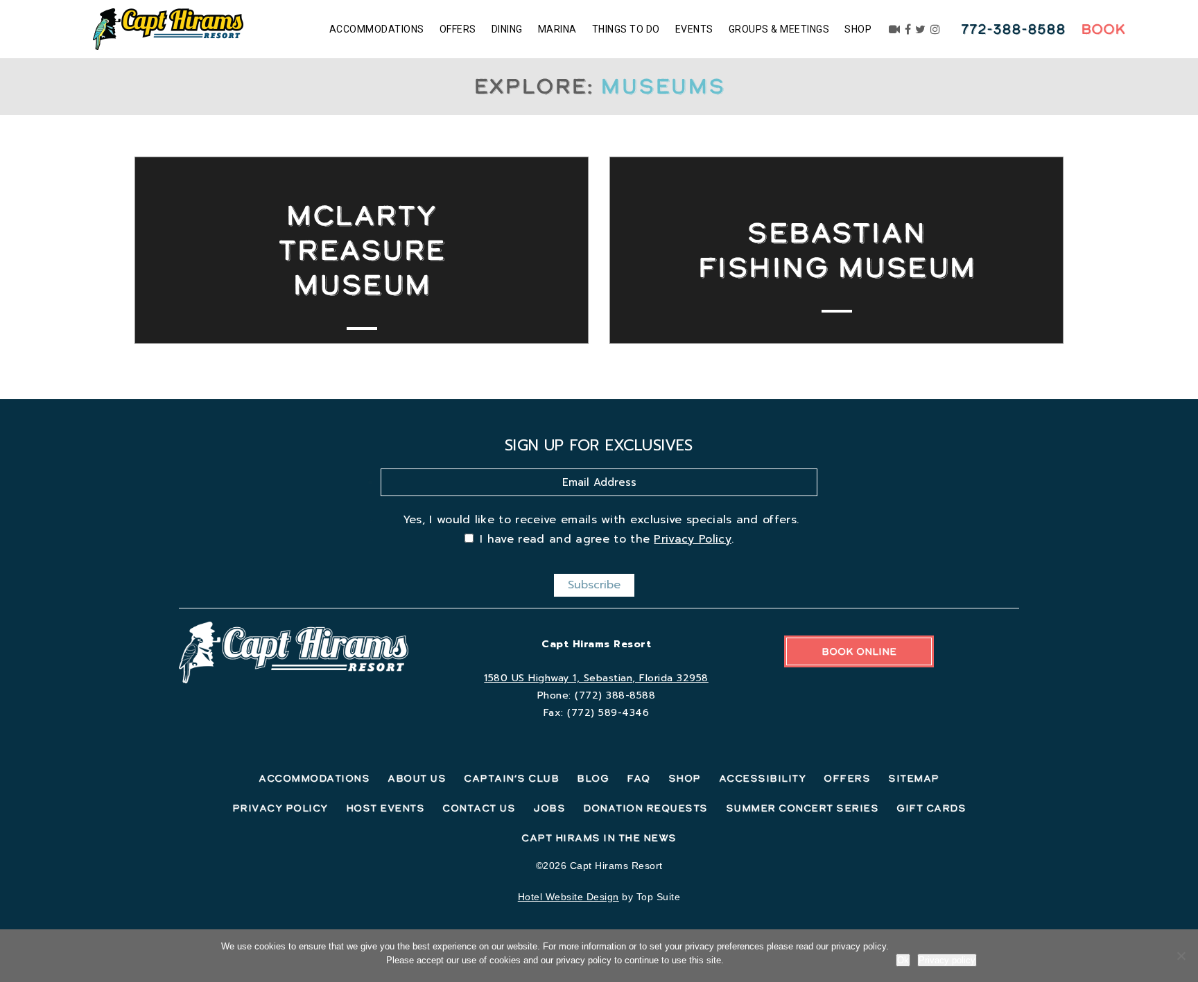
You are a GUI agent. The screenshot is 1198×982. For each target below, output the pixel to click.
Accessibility (762, 778)
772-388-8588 (1013, 29)
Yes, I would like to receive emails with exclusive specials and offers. (601, 519)
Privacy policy (947, 960)
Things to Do (626, 29)
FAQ (638, 778)
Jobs (549, 808)
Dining (507, 29)
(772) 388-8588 (615, 695)
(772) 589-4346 (608, 712)
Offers (458, 29)
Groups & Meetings (779, 29)
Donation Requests (645, 808)
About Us (417, 778)
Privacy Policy (692, 539)
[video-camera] (895, 29)
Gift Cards (931, 808)
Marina (557, 29)
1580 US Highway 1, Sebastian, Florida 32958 (596, 678)
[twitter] (920, 29)
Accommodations (376, 29)
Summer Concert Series (802, 808)
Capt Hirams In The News (599, 838)
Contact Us (478, 808)
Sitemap (913, 778)
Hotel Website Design (568, 896)
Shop (857, 29)
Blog (593, 778)
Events (694, 29)
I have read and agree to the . (606, 539)
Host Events (385, 808)
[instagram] (935, 29)
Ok (903, 960)
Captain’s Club (511, 778)
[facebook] (908, 29)
